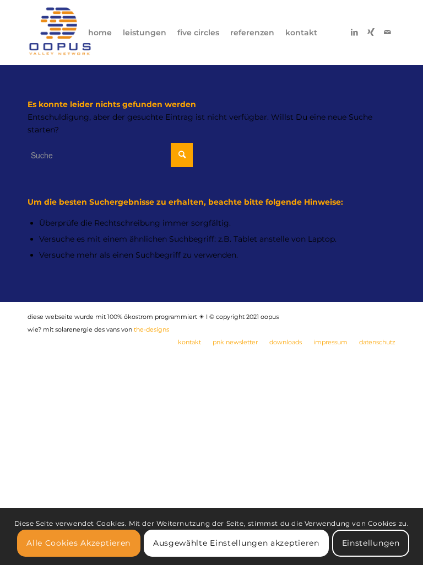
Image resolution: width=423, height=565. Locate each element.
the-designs (151, 329)
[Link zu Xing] (370, 32)
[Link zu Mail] (387, 32)
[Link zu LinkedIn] (354, 32)
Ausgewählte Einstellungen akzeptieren (236, 543)
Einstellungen (371, 543)
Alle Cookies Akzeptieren (78, 543)
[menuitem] (100, 33)
